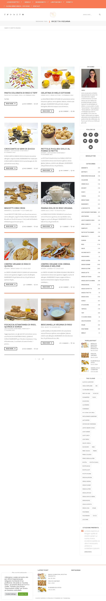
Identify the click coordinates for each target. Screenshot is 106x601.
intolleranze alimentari (90, 416)
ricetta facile (86, 466)
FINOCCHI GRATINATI (94, 354)
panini (95, 450)
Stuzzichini (85, 305)
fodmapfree (86, 397)
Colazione (16, 210)
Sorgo (83, 300)
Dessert (7, 150)
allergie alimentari (88, 382)
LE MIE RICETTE (12, 2)
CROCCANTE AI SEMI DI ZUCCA (19, 149)
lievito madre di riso (89, 428)
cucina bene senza (88, 389)
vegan (94, 508)
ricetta (85, 462)
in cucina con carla (88, 412)
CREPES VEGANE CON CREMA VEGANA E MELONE (55, 265)
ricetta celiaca (94, 462)
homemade (86, 408)
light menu (86, 439)
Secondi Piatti (85, 252)
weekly (83, 333)
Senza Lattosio (86, 276)
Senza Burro (85, 256)
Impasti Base (15, 268)
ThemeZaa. (66, 598)
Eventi (69, 2)
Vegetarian (84, 329)
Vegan (83, 325)
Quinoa (49, 268)
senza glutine (87, 489)
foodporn (86, 401)
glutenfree (86, 405)
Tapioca (83, 309)
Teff (82, 313)
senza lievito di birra (89, 496)
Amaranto (8, 210)
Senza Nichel (85, 284)
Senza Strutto (86, 292)
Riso (20, 95)
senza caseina (87, 481)
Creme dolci (45, 95)
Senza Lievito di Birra (88, 280)
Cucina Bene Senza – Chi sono (18, 6)
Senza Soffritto (86, 288)
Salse (47, 327)
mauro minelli (87, 443)
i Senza (27, 2)
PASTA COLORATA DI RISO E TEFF (20, 93)
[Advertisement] (53, 45)
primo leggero (87, 454)
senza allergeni (87, 477)
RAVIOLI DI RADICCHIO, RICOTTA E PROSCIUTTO (94, 346)
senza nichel (86, 500)
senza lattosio (87, 493)
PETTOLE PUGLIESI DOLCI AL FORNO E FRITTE (55, 150)
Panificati (25, 328)
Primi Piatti (85, 236)
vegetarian (86, 512)
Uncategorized (86, 321)
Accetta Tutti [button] (23, 594)
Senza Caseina (85, 260)
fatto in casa (86, 393)
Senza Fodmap (85, 264)
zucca (94, 515)
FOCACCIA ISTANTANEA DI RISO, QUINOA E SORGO (20, 326)
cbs (96, 386)
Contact (36, 6)
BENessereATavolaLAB (88, 176)
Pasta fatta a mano (11, 95)
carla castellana (87, 386)
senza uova (86, 508)
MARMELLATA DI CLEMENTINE (95, 368)
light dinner (86, 431)
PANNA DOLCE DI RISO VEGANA (56, 208)
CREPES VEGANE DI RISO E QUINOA (17, 265)
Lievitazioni (56, 2)
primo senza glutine (89, 458)
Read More (10, 103)
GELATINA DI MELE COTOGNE (55, 93)
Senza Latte (85, 272)
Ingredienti (40, 2)
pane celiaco (86, 450)
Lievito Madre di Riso (87, 220)
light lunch (86, 435)
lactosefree (86, 420)
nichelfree (86, 447)
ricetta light (86, 470)
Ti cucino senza (86, 317)
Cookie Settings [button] (11, 594)
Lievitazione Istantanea (19, 150)
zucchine (85, 519)
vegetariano (86, 515)
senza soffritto (87, 504)
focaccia (95, 393)
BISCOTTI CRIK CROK (14, 208)
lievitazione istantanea (89, 424)
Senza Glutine (55, 95)
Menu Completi (86, 224)
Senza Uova (85, 296)
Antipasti (84, 172)
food (94, 397)
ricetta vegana (87, 473)
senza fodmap (87, 485)
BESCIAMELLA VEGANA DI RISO (56, 325)
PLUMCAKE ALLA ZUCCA (54, 587)
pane (93, 447)
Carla (83, 90)
